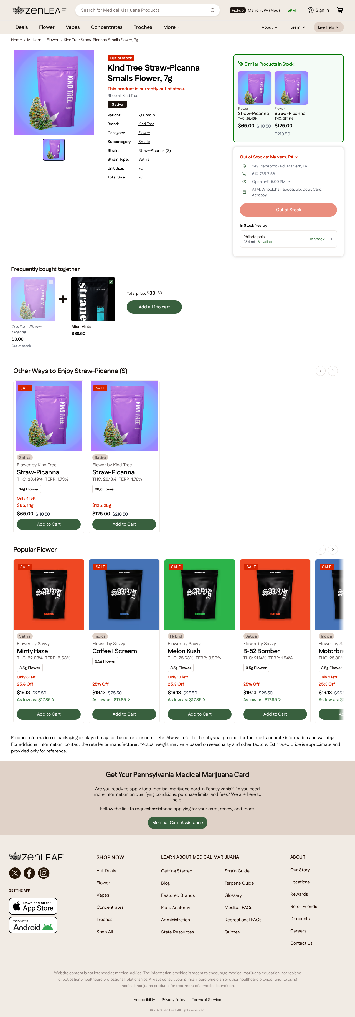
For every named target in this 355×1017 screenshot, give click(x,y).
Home (16, 39)
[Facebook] (29, 873)
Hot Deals (106, 870)
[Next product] (333, 371)
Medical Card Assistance (177, 822)
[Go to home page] (41, 856)
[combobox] (144, 10)
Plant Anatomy (175, 907)
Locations (300, 882)
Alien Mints (81, 326)
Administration (175, 920)
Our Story (300, 870)
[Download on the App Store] (41, 906)
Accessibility (144, 999)
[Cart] (340, 10)
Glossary (233, 895)
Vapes (73, 27)
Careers (298, 931)
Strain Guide (237, 871)
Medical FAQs (238, 907)
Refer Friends (303, 906)
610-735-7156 (263, 174)
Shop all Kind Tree (123, 95)
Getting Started (176, 871)
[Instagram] (44, 873)
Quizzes (232, 932)
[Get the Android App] (41, 925)
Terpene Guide (239, 883)
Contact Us (301, 943)
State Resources (177, 932)
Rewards (299, 894)
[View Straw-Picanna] (33, 299)
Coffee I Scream (114, 650)
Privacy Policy (173, 999)
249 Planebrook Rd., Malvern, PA (279, 166)
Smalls (144, 141)
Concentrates (107, 27)
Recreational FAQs (243, 920)
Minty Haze (32, 650)
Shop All (105, 931)
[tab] (54, 150)
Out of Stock (288, 210)
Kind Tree (146, 124)
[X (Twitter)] (15, 873)
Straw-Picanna (38, 472)
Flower (47, 27)
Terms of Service (206, 999)
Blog (165, 883)
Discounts (300, 918)
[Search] (212, 10)
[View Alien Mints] (93, 299)
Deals (22, 27)
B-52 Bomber (261, 650)
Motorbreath (336, 650)
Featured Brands (178, 895)
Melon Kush (184, 650)
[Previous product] (321, 371)
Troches (143, 27)
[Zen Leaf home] (40, 10)
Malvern (34, 39)
